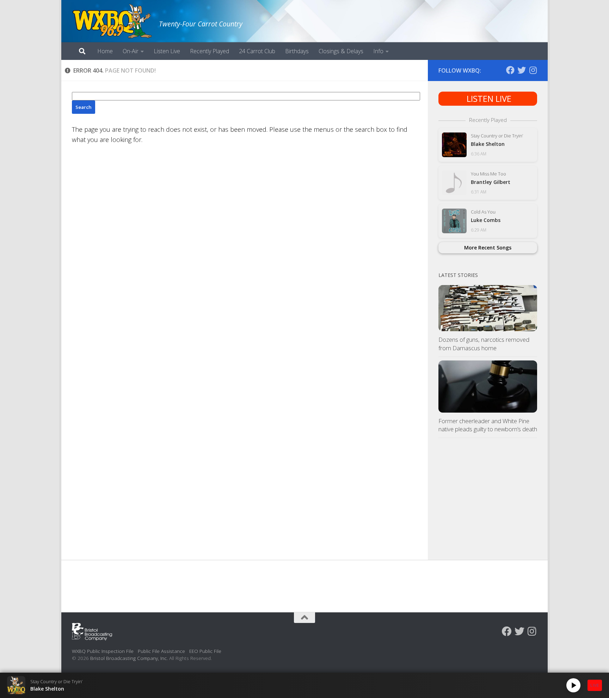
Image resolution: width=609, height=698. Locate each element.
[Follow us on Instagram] (533, 70)
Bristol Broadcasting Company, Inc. (129, 658)
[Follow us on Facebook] (510, 70)
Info (378, 51)
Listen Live (167, 51)
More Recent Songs (487, 247)
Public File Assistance (161, 651)
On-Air (131, 51)
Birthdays (297, 51)
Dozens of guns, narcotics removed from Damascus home (483, 343)
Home (105, 51)
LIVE (594, 685)
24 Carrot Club (257, 51)
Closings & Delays (341, 51)
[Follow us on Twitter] (521, 70)
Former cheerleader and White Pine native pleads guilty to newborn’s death (487, 425)
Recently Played (209, 51)
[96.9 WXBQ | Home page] (112, 21)
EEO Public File (205, 651)
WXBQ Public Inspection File (103, 651)
